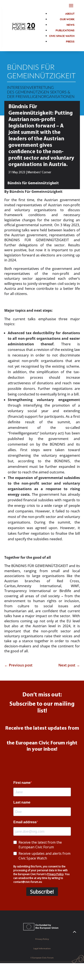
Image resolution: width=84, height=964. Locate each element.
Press (70, 41)
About (70, 13)
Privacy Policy (42, 939)
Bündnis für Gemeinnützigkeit (33, 183)
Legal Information (42, 948)
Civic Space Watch (62, 35)
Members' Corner (39, 172)
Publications (65, 30)
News (71, 24)
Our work (67, 19)
